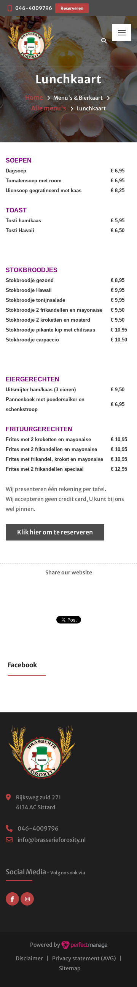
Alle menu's (48, 108)
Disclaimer (29, 958)
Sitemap (70, 968)
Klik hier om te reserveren (55, 532)
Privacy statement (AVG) (84, 958)
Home (34, 97)
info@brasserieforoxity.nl (52, 839)
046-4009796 (33, 8)
